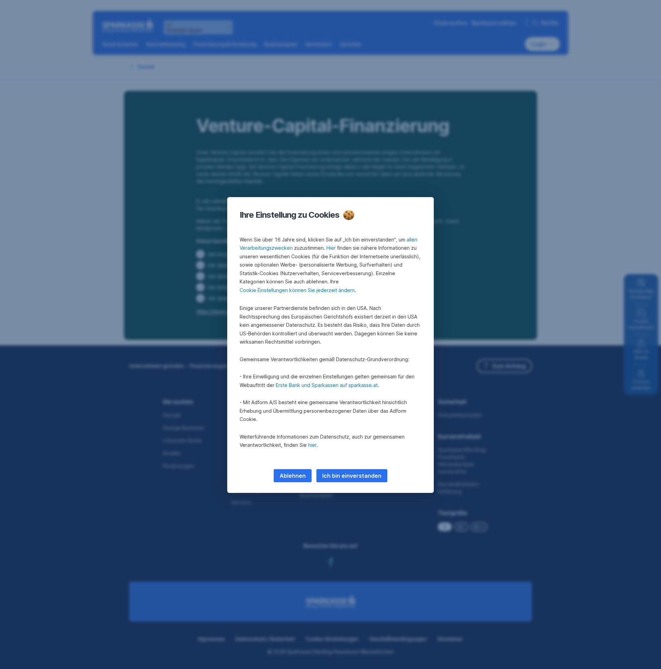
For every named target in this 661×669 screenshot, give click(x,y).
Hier (331, 248)
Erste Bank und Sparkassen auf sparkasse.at (327, 385)
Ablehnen (293, 475)
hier (312, 445)
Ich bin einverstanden (351, 475)
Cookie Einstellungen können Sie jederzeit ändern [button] (297, 290)
